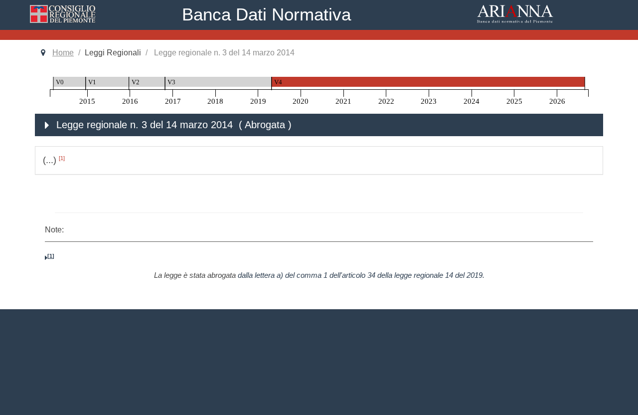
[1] (62, 158)
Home (63, 52)
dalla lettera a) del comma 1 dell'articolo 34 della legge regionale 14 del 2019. (361, 275)
